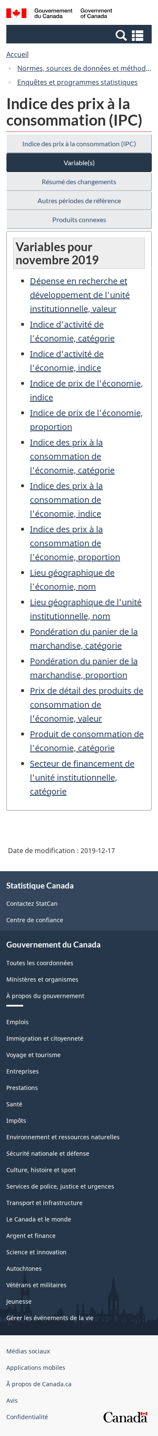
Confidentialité (27, 1417)
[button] (80, 35)
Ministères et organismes (42, 979)
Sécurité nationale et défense (47, 1153)
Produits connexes (79, 219)
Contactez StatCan (32, 903)
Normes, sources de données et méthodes (85, 68)
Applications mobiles (35, 1368)
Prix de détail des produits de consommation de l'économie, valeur (86, 704)
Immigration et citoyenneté (44, 1038)
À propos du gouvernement (45, 996)
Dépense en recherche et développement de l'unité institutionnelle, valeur (80, 294)
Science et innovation (36, 1252)
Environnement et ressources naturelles (63, 1137)
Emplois (17, 1022)
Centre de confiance (34, 920)
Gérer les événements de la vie (50, 1318)
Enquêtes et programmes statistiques (77, 82)
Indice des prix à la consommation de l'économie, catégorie (72, 456)
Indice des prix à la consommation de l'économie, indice (66, 499)
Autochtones (24, 1268)
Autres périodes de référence (79, 200)
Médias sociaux (28, 1351)
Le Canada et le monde (38, 1219)
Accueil (17, 54)
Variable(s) (79, 162)
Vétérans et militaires (36, 1285)
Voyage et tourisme (33, 1055)
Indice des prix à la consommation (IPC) (79, 144)
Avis (12, 1400)
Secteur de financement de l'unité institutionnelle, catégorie (82, 777)
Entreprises (22, 1071)
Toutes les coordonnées (39, 963)
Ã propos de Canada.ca (39, 1384)
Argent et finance (31, 1236)
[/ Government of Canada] (59, 14)
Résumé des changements (79, 181)
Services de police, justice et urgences (60, 1186)
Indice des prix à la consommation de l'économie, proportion (75, 543)
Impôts (16, 1121)
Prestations (22, 1088)
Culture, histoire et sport (41, 1170)
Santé (14, 1104)
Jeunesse (19, 1301)
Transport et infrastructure (44, 1203)
